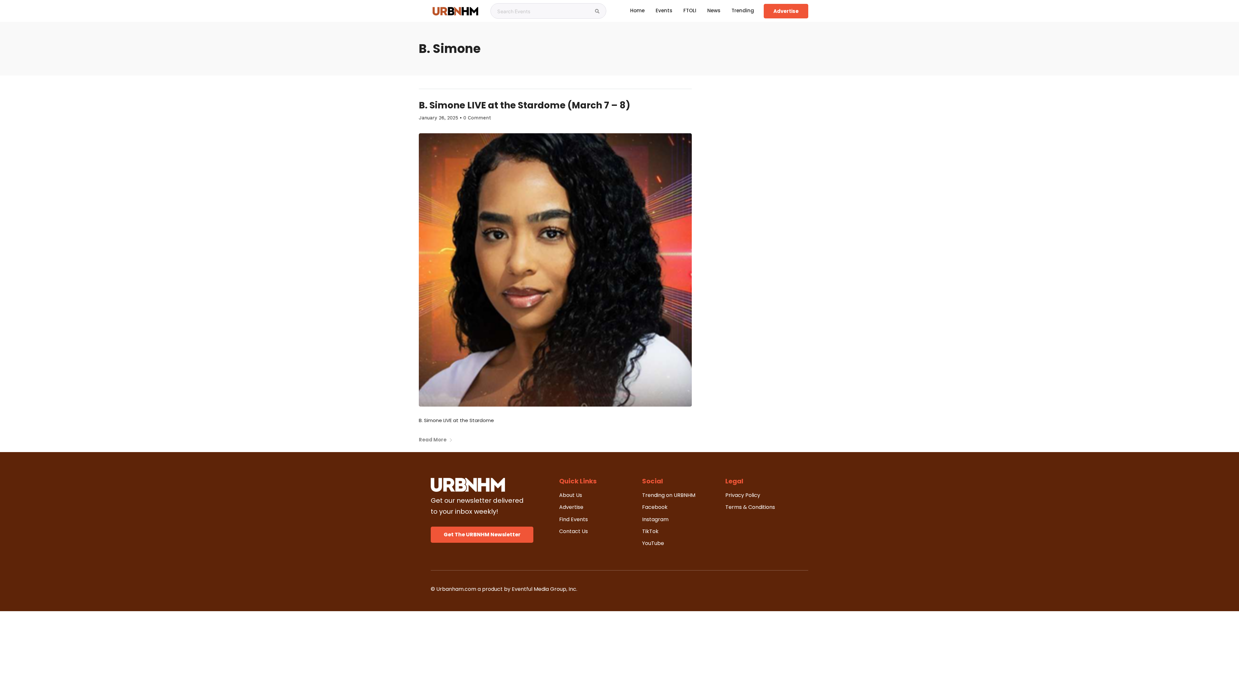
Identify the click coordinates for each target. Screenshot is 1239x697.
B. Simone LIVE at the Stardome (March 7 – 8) (524, 105)
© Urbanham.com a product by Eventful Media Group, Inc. (504, 589)
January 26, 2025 (438, 118)
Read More (433, 439)
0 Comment (477, 118)
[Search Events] (597, 11)
